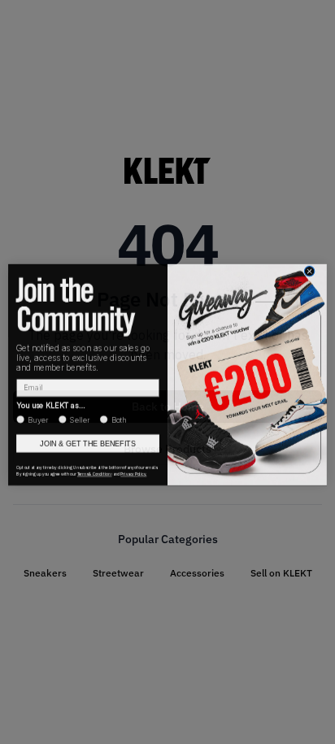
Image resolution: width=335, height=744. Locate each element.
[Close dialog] (309, 268)
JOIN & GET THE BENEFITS (88, 441)
